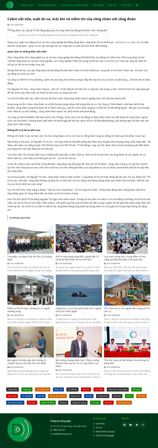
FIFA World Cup (124, 402)
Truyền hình (103, 396)
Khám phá (12, 396)
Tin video (95, 402)
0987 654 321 (59, 430)
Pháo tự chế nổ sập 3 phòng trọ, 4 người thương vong (28, 310)
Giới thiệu (100, 423)
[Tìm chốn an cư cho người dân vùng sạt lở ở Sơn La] (127, 290)
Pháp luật (58, 389)
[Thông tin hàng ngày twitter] (136, 424)
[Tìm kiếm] (136, 5)
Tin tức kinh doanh (57, 396)
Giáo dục (108, 402)
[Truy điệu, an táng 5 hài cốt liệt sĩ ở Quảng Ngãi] (30, 238)
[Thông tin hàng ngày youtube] (130, 424)
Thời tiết (40, 396)
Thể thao (126, 5)
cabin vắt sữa (137, 42)
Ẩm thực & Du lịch (15, 402)
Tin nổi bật (72, 389)
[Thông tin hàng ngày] (12, 5)
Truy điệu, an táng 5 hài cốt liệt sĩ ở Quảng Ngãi (29, 258)
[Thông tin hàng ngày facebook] (124, 424)
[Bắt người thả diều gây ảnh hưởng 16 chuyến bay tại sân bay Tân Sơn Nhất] (30, 341)
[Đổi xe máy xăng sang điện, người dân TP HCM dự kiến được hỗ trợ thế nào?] (79, 238)
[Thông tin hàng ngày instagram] (142, 424)
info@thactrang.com (62, 434)
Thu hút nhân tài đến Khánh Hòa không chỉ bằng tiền (126, 362)
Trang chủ (27, 5)
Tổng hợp (27, 389)
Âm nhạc (32, 402)
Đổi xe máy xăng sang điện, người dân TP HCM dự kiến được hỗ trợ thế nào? (77, 258)
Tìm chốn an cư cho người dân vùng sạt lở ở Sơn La (127, 310)
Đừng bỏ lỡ (75, 396)
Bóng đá (63, 402)
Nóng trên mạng (79, 402)
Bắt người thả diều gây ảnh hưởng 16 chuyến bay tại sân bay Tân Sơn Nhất (26, 362)
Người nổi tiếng (47, 402)
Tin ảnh (89, 396)
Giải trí (112, 5)
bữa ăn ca (124, 42)
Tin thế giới (26, 396)
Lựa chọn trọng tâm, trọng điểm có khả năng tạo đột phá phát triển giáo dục (125, 258)
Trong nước (12, 389)
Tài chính (99, 389)
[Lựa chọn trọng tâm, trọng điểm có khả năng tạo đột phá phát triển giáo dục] (127, 238)
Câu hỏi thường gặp (105, 435)
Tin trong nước (47, 5)
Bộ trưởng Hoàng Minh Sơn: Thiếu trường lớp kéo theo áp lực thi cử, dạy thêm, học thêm (77, 363)
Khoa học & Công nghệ (75, 5)
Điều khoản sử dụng (105, 431)
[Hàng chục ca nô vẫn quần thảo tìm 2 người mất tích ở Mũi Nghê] (79, 290)
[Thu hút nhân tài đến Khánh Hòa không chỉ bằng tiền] (127, 341)
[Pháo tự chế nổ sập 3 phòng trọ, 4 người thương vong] (30, 290)
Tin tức (99, 427)
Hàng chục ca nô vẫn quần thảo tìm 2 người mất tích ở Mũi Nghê (78, 310)
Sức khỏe (117, 396)
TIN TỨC (86, 389)
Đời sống (98, 5)
